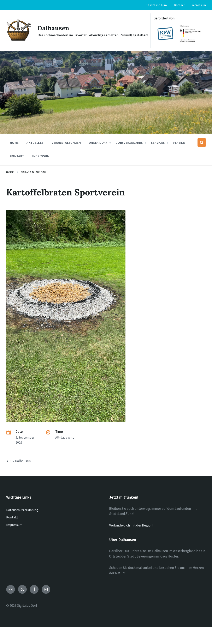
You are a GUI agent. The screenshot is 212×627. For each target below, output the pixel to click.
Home (10, 172)
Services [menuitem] (158, 142)
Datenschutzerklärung (22, 510)
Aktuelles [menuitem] (34, 142)
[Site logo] (18, 40)
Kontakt (12, 517)
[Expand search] (202, 142)
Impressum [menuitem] (199, 5)
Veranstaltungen (33, 172)
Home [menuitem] (14, 142)
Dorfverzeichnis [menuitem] (129, 142)
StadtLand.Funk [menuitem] (157, 5)
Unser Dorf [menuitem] (98, 142)
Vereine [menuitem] (179, 142)
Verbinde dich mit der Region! (131, 525)
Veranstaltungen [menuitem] (66, 142)
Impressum (14, 525)
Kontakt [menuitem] (179, 5)
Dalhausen (53, 28)
